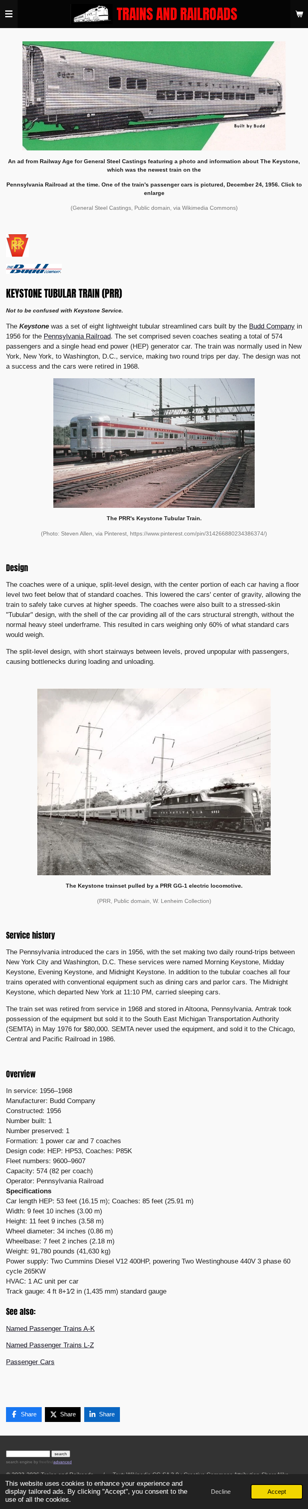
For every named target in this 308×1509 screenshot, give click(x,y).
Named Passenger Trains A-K (50, 1329)
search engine (19, 1462)
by (42, 1462)
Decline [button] (221, 1491)
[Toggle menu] (9, 14)
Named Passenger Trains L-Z (50, 1345)
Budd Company (272, 326)
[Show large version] (154, 95)
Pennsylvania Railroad (77, 336)
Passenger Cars (30, 1362)
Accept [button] (276, 1491)
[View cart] (299, 14)
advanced (62, 1462)
